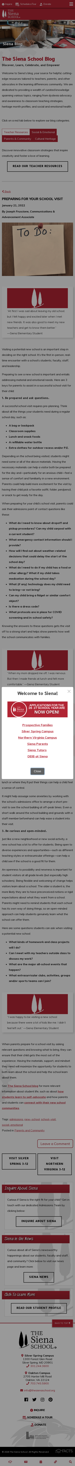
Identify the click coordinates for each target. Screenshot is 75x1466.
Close (37, 771)
